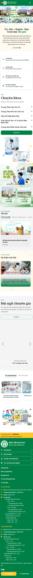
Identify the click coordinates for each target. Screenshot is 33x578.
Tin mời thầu (4, 482)
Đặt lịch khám (25, 573)
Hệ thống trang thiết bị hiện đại (11, 395)
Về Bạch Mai (4, 468)
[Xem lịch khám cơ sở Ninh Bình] (24, 195)
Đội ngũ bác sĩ (5, 475)
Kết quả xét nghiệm (11, 84)
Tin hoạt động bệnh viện (8, 479)
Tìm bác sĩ (16, 317)
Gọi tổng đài (9, 573)
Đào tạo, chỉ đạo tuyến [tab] (19, 217)
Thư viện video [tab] (23, 375)
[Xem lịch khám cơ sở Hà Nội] (8, 195)
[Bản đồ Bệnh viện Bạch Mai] (16, 416)
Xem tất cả (16, 132)
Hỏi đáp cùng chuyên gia (12, 76)
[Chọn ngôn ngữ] (2, 3)
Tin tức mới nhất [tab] (6, 217)
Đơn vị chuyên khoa (6, 471)
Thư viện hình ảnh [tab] (10, 375)
